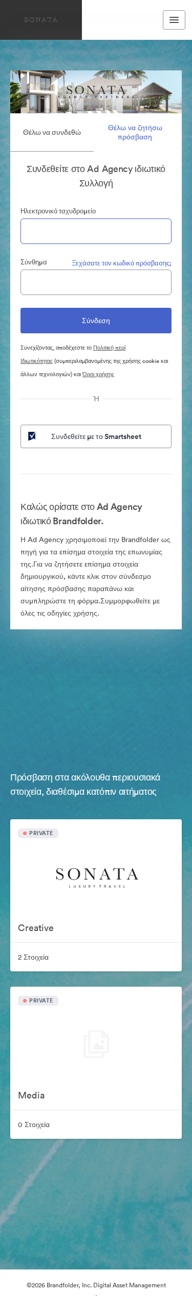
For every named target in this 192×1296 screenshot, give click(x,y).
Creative (36, 928)
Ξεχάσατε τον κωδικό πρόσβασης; (122, 263)
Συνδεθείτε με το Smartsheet (96, 436)
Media (31, 1095)
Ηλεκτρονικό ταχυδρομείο (58, 211)
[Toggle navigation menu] (174, 20)
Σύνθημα (33, 262)
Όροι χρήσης (98, 374)
